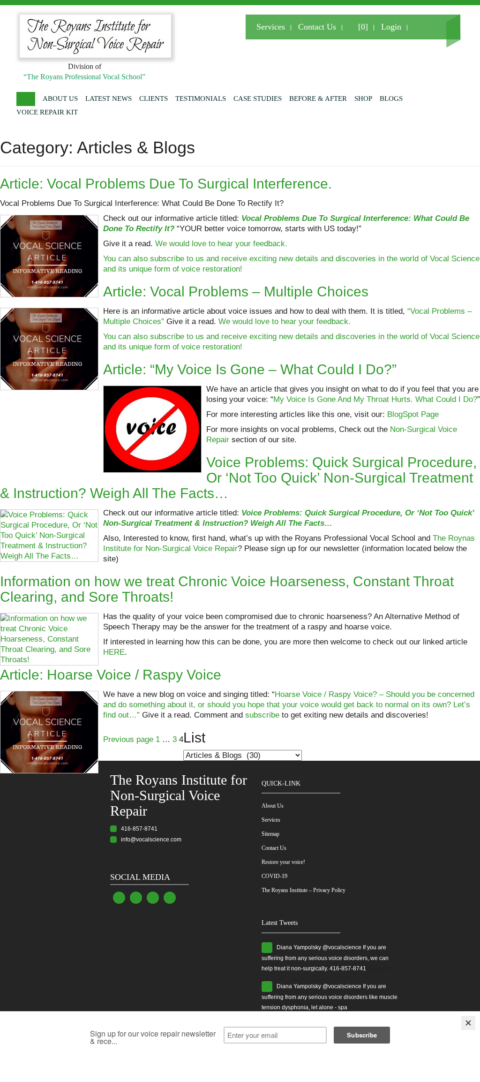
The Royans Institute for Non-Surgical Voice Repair (178, 795)
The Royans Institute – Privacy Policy (303, 890)
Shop (363, 98)
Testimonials (200, 98)
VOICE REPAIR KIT (47, 112)
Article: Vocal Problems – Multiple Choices (235, 291)
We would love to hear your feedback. (221, 243)
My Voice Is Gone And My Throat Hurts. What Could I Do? (375, 399)
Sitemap (270, 834)
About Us (60, 98)
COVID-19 (274, 876)
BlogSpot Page (413, 414)
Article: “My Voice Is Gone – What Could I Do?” (250, 369)
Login (391, 26)
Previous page (128, 739)
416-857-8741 (137, 828)
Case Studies (257, 98)
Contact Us (317, 26)
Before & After (318, 98)
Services (270, 26)
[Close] (468, 1023)
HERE (114, 652)
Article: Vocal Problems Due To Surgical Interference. (166, 183)
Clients (153, 98)
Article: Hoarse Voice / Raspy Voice (110, 674)
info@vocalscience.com (149, 839)
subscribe (262, 715)
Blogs (391, 98)
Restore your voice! (283, 862)
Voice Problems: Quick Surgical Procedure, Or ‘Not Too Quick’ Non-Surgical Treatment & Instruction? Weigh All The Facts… (238, 477)
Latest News (108, 98)
